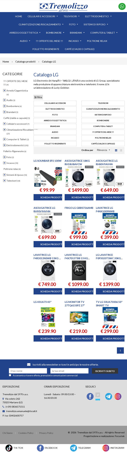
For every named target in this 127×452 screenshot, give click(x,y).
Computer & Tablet (103, 126)
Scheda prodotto (52, 197)
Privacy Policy (46, 432)
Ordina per (87, 150)
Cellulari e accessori (55, 103)
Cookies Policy (25, 432)
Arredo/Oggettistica (55, 120)
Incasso (55, 138)
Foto (55, 115)
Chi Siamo (7, 432)
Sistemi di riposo (103, 115)
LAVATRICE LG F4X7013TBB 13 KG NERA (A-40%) (76, 258)
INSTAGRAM (117, 447)
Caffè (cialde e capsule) (103, 144)
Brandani (55, 126)
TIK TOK (18, 447)
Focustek (120, 436)
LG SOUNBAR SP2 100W (48, 160)
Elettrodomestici (55, 109)
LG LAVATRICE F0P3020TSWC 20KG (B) (108, 258)
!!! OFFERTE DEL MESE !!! (103, 132)
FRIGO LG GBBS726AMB (79, 207)
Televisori (103, 103)
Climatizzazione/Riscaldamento (103, 109)
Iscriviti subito (105, 371)
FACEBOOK (51, 447)
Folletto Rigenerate (55, 144)
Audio (55, 132)
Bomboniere (103, 120)
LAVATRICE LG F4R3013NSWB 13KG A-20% (48, 258)
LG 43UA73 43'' (43, 301)
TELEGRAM (84, 447)
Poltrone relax (103, 138)
